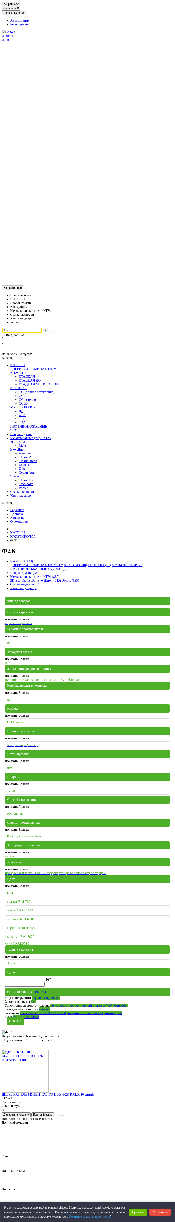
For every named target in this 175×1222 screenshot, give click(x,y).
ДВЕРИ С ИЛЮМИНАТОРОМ (33, 369)
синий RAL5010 (26, 1017)
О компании (19, 521)
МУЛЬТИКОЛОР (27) (127, 565)
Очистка (40, 992)
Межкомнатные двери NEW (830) (34, 576)
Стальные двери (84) (25, 584)
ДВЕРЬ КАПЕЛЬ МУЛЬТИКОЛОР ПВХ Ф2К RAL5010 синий (48, 1094)
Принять (138, 1212)
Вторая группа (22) (24, 573)
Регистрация (19, 24)
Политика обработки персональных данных (42, 1137)
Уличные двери (21, 495)
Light (22, 445)
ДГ (21, 411)
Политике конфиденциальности (89, 1216)
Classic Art (26, 457)
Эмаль (14, 476)
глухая (44, 1009)
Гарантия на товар (23, 1130)
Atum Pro (25, 453)
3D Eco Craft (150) (23, 580)
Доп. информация (15, 1122)
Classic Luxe (27, 480)
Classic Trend (28, 461)
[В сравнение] (61, 1115)
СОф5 (23, 403)
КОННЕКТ (18, 388)
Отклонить (160, 1212)
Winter (23, 488)
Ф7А (22, 422)
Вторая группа (21, 434)
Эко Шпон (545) (49, 580)
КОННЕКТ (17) (99, 565)
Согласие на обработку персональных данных (43, 1141)
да (33, 1001)
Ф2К (22, 415)
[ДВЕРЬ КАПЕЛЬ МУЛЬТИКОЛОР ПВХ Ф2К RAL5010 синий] (25, 1091)
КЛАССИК (18, 372)
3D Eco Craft (19, 442)
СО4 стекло (27, 399)
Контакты (17, 518)
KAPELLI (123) (21, 561)
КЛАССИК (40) (75, 565)
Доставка (17, 514)
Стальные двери (22, 491)
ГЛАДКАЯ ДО (30, 380)
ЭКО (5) (60, 569)
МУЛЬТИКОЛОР (22, 407)
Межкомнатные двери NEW (30, 438)
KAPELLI (17, 365)
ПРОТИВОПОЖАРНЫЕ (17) (32, 569)
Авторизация (19, 20)
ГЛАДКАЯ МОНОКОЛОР (38, 384)
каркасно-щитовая (46, 998)
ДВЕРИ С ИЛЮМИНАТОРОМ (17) (36, 565)
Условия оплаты (22, 1149)
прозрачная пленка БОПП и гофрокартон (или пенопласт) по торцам (71, 1013)
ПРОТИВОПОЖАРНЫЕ (28, 426)
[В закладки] (56, 1115)
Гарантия (17, 510)
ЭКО (14, 430)
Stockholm (26, 484)
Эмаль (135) (70, 580)
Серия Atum (27, 472)
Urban (23, 468)
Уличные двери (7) (23, 588)
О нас (6, 1156)
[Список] (7, 1045)
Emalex (24, 465)
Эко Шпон (18, 449)
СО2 (22, 396)
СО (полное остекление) (36, 392)
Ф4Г (22, 419)
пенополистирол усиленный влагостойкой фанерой (89, 1005)
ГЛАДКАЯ (27, 376)
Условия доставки (23, 1145)
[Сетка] (3, 1045)
